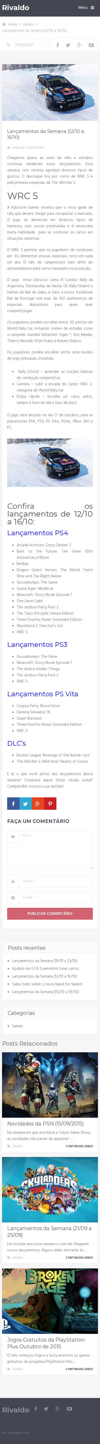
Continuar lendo (80, 1146)
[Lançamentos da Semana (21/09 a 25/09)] (50, 1189)
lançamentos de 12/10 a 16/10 (50, 517)
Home (12, 24)
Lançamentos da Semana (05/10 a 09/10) (45, 992)
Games (28, 24)
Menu (83, 8)
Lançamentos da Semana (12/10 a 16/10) (44, 976)
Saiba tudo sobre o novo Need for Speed (47, 984)
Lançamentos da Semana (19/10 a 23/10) (44, 961)
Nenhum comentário (28, 147)
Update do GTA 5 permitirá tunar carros (45, 969)
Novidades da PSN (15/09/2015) (45, 1124)
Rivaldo (15, 7)
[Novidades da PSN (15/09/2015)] (50, 1085)
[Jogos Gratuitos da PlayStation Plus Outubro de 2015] (50, 1301)
